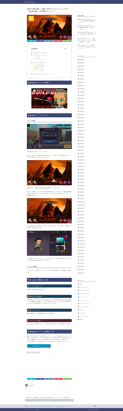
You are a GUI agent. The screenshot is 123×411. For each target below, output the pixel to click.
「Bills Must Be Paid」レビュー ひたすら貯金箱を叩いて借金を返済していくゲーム (87, 34)
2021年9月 (81, 250)
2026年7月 (81, 62)
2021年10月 (82, 247)
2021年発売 (30, 352)
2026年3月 (81, 75)
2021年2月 (81, 273)
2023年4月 (81, 189)
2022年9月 (81, 211)
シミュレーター (82, 300)
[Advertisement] (49, 366)
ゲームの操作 (38, 58)
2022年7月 (81, 218)
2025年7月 (81, 101)
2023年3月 (81, 192)
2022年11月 (82, 205)
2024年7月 (81, 140)
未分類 (80, 319)
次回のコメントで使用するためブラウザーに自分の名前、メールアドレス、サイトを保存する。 (49, 397)
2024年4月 (81, 150)
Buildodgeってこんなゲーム (40, 55)
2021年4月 (81, 266)
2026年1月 (81, 82)
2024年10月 (82, 130)
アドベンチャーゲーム (84, 290)
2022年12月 (82, 201)
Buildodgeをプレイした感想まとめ (42, 74)
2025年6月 (81, 104)
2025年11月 (82, 88)
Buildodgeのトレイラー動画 (40, 52)
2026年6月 (81, 66)
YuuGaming (29, 2)
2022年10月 (82, 208)
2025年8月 (81, 98)
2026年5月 (81, 69)
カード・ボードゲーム (84, 293)
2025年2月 (81, 117)
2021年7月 (81, 256)
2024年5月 (81, 146)
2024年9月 (81, 134)
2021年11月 (82, 243)
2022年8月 (81, 214)
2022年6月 (81, 221)
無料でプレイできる (39, 68)
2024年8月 (81, 137)
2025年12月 (82, 85)
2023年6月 (81, 182)
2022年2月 (81, 234)
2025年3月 (81, 114)
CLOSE (65, 48)
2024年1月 (81, 159)
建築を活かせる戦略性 (40, 66)
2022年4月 (81, 227)
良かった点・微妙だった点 (40, 62)
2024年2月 (81, 156)
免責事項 (37, 409)
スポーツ (81, 309)
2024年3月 (81, 153)
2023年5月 (81, 185)
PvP (34, 352)
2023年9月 (81, 172)
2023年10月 (82, 169)
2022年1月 (81, 237)
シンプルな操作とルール (40, 64)
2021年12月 (82, 240)
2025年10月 (82, 92)
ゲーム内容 (37, 57)
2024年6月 (81, 143)
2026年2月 (81, 79)
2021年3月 (81, 269)
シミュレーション (83, 297)
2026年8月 (81, 59)
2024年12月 (82, 124)
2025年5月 (81, 108)
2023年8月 (81, 176)
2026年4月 (81, 72)
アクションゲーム (83, 287)
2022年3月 (81, 231)
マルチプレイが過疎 (39, 70)
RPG (80, 284)
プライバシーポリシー (30, 409)
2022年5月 (81, 224)
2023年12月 (82, 163)
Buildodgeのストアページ (39, 346)
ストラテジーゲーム (84, 306)
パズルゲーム (82, 313)
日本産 (38, 352)
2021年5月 (81, 263)
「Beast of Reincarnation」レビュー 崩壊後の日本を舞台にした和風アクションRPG (87, 27)
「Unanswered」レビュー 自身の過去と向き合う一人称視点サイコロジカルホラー (87, 47)
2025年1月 (81, 121)
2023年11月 (82, 166)
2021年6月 (81, 260)
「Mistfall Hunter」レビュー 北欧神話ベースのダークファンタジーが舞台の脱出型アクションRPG (87, 40)
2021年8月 (81, 253)
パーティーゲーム (83, 316)
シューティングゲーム (84, 303)
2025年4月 (81, 111)
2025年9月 (81, 95)
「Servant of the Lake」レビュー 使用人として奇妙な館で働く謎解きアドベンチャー (87, 21)
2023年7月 (81, 179)
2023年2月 (81, 195)
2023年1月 (81, 198)
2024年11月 (82, 127)
